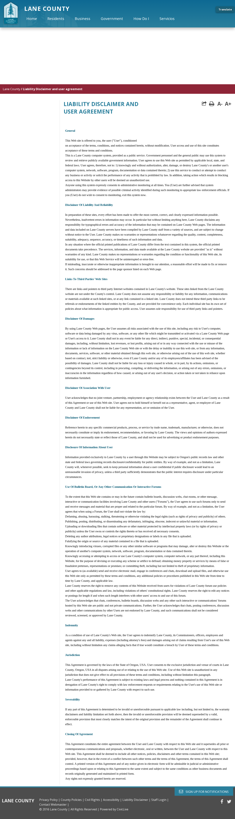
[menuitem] (34, 18)
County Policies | (72, 800)
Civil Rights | (93, 800)
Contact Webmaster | (54, 805)
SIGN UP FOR (206, 791)
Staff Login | (160, 800)
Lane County (11, 89)
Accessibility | (112, 800)
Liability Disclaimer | (136, 800)
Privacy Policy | (49, 800)
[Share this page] (204, 103)
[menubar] (103, 18)
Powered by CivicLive (114, 809)
